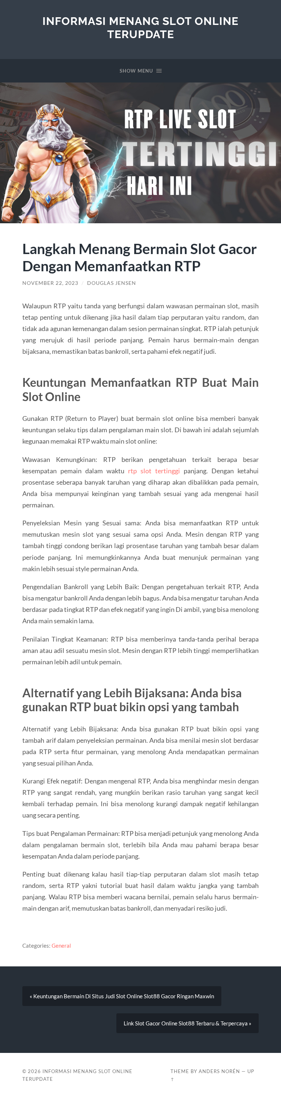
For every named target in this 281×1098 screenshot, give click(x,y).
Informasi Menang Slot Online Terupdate (140, 28)
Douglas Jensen (111, 283)
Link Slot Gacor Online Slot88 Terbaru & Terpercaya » (187, 1023)
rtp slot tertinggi (154, 471)
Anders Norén (219, 1071)
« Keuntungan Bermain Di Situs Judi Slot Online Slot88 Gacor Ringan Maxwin (122, 996)
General (61, 945)
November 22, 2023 (50, 283)
